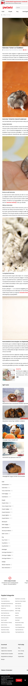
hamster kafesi (11, 202)
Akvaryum (4, 521)
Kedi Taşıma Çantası (5, 615)
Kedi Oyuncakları (5, 617)
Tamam (19, 680)
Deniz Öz (18, 369)
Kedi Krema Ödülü (5, 629)
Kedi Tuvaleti (4, 620)
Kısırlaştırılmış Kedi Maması (7, 603)
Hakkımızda (4, 648)
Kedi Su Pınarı (4, 625)
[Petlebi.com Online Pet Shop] (7, 7)
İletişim (3, 659)
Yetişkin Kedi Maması (5, 606)
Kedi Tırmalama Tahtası (6, 622)
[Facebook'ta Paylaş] (23, 50)
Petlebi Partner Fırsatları (7, 653)
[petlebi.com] (1, 14)
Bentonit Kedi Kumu (5, 627)
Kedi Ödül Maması (5, 613)
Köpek (10, 11)
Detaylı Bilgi (9, 684)
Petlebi (3, 561)
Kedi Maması (4, 598)
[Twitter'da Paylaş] (25, 50)
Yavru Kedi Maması (5, 601)
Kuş (17, 11)
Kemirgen (4, 549)
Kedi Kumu (3, 608)
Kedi (3, 11)
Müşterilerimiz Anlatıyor (7, 656)
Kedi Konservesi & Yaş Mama (7, 610)
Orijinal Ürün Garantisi (6, 650)
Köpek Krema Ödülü (5, 632)
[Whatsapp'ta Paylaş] (26, 50)
